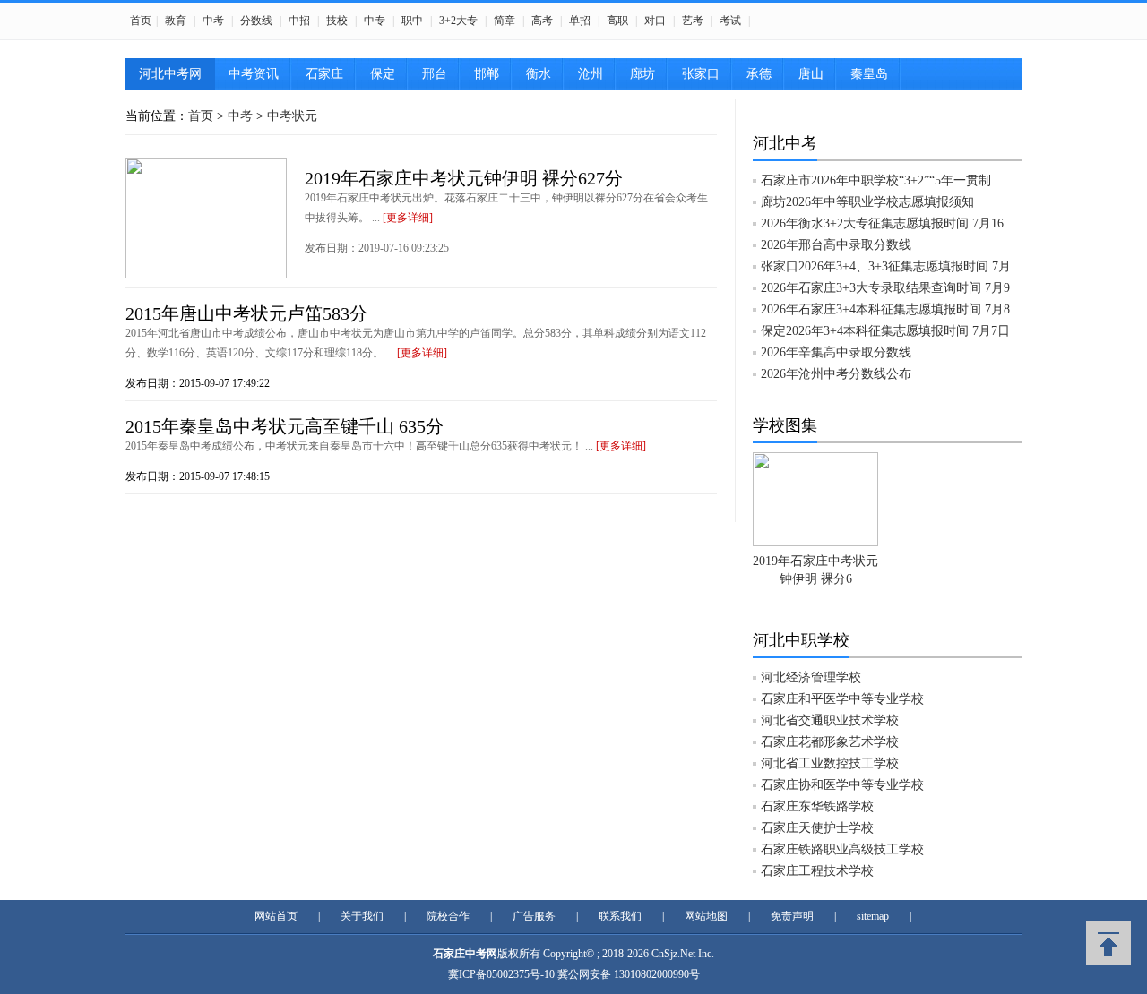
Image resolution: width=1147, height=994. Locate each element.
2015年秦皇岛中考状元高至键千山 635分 (284, 426)
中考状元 (292, 116)
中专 (374, 20)
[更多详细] (408, 217)
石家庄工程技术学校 (817, 871)
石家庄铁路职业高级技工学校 (842, 849)
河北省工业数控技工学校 (830, 763)
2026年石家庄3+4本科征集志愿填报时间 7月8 (885, 309)
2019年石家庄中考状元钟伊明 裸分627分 (464, 178)
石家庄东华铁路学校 (817, 806)
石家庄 (324, 74)
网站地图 (706, 916)
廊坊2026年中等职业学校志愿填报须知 (867, 202)
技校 (337, 20)
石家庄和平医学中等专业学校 (842, 699)
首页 (140, 20)
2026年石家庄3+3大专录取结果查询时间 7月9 (885, 288)
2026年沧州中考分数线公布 (836, 374)
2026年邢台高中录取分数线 (836, 245)
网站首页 (276, 916)
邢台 (434, 74)
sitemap (873, 916)
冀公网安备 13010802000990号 (628, 974)
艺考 (692, 20)
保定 (382, 74)
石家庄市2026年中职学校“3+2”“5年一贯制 (876, 180)
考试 (730, 20)
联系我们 (620, 916)
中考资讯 (254, 74)
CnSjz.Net (673, 953)
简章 (504, 20)
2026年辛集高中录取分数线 (836, 352)
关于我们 (362, 916)
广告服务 (534, 916)
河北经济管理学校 (811, 677)
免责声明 (792, 916)
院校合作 (448, 916)
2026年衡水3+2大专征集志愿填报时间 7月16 (882, 223)
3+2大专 (458, 20)
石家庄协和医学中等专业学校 (842, 785)
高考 (542, 20)
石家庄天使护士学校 (817, 828)
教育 (175, 20)
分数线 (256, 20)
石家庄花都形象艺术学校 (830, 742)
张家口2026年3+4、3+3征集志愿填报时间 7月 (886, 266)
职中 (412, 20)
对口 (655, 20)
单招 (580, 20)
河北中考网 (170, 74)
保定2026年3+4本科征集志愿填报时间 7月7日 (885, 331)
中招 (299, 20)
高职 (617, 20)
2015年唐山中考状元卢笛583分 (246, 313)
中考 (213, 20)
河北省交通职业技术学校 (830, 720)
